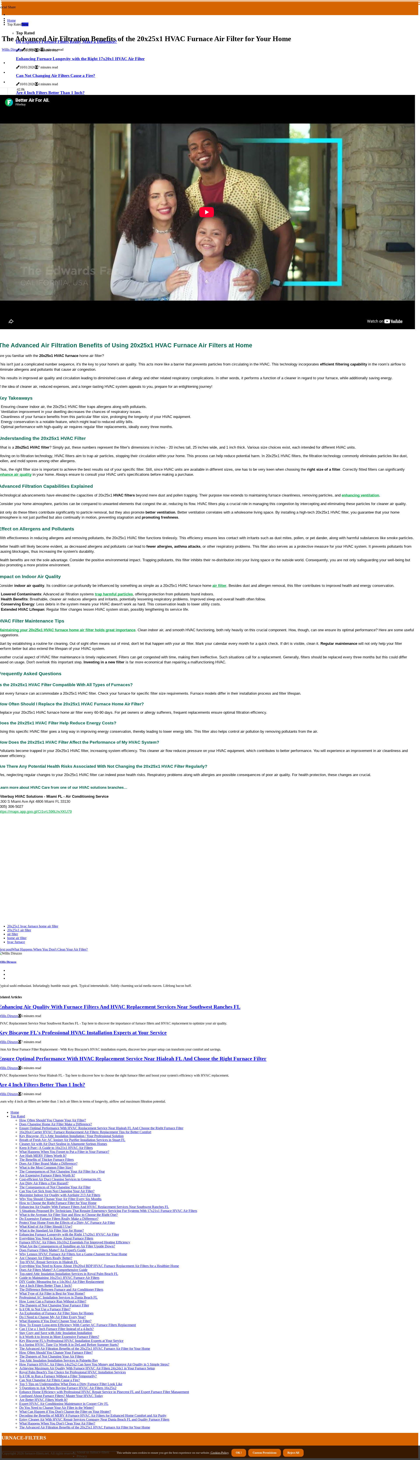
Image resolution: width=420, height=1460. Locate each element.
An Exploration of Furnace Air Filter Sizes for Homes (56, 1313)
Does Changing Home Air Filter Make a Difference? (55, 1124)
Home (11, 20)
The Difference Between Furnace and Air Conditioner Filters (61, 1289)
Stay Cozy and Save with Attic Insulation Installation (55, 1333)
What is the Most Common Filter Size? (46, 1167)
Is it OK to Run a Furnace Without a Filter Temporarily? (58, 1376)
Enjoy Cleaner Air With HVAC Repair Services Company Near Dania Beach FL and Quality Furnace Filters (94, 1419)
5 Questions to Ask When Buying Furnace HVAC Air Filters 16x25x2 (67, 1388)
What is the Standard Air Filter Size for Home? (51, 1230)
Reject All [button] (293, 1452)
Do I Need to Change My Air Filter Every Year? (52, 1317)
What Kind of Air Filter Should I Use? (45, 1226)
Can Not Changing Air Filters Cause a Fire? (49, 1380)
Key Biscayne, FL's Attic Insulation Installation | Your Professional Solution (71, 1136)
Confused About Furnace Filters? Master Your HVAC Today (61, 1396)
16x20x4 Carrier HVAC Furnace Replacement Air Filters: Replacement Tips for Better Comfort (85, 1132)
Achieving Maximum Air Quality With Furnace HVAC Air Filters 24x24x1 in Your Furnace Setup (87, 1368)
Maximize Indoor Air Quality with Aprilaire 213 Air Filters (59, 1195)
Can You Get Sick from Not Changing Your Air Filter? (56, 1191)
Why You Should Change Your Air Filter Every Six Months (60, 1199)
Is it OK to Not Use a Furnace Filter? (44, 1309)
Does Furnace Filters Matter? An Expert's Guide (52, 1250)
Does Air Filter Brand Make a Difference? (48, 1163)
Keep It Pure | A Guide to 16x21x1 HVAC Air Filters (56, 1148)
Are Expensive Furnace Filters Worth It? (47, 1175)
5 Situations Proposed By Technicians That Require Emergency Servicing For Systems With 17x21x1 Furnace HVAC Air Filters (108, 1211)
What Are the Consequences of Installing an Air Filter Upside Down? (67, 1246)
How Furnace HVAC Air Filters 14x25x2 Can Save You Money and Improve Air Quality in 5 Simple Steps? (94, 1364)
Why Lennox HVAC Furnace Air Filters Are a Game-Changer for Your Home (73, 1254)
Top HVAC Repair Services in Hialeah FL (48, 1262)
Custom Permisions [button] (264, 1452)
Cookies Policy (219, 1452)
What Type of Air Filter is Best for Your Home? (52, 1293)
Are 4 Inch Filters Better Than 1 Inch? (45, 1285)
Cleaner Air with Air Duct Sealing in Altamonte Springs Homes (63, 1144)
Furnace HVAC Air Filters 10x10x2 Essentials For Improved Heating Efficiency (74, 1242)
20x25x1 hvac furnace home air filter (32, 926)
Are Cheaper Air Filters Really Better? (45, 1258)
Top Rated (17, 1116)
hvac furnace (16, 942)
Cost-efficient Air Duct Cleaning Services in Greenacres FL (60, 1179)
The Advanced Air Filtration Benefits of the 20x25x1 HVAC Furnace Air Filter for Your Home (84, 1348)
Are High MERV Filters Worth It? (42, 1156)
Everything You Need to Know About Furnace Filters (56, 1238)
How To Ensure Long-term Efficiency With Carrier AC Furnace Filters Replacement (77, 1325)
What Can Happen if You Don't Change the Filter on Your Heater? (65, 1411)
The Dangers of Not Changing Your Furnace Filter (54, 1305)
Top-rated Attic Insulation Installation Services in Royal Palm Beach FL (68, 1274)
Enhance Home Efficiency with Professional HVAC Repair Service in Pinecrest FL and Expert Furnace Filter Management (104, 1392)
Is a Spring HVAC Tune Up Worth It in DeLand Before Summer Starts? (69, 1344)
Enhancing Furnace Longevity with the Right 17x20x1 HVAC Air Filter (69, 1234)
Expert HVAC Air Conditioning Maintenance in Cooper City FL (63, 1404)
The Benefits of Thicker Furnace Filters (46, 1159)
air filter (12, 934)
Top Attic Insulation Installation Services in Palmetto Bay (58, 1360)
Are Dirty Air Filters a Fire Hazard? (43, 1183)
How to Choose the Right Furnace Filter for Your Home (57, 1203)
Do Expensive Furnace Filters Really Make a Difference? (58, 1218)
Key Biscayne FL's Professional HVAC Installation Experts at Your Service (71, 1341)
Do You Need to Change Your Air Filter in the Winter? (56, 1407)
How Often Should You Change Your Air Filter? (52, 1120)
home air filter (16, 938)
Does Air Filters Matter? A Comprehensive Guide (53, 1270)
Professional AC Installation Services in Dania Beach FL (58, 1297)
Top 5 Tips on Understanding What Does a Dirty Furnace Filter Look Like (70, 1384)
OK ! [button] (239, 1452)
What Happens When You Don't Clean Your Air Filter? (57, 1423)
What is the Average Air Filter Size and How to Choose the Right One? (68, 1215)
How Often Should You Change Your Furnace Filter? (56, 1352)
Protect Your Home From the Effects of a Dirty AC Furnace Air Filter (67, 1222)
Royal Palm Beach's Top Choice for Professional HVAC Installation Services (72, 1372)
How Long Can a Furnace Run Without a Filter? (52, 1301)
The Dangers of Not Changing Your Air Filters (51, 1356)
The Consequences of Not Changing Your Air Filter (55, 1187)
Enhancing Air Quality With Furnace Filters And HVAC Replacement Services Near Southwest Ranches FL (94, 1207)
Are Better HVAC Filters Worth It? (43, 1400)
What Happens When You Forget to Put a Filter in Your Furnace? (64, 1152)
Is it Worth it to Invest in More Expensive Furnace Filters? (59, 1337)
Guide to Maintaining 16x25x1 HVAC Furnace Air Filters (59, 1278)
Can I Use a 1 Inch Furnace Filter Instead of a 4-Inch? (56, 1329)
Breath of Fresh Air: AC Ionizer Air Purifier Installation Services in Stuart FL (72, 1140)
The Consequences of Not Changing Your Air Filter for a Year (62, 1171)
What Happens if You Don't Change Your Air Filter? (55, 1321)
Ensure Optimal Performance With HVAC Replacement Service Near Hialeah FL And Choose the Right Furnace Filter (101, 1128)
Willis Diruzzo (12, 49)
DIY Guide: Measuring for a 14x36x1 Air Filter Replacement (61, 1281)
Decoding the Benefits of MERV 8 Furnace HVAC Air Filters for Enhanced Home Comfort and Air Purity (92, 1415)
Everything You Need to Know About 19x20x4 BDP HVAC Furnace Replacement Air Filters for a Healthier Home (99, 1266)
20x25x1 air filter (19, 930)
